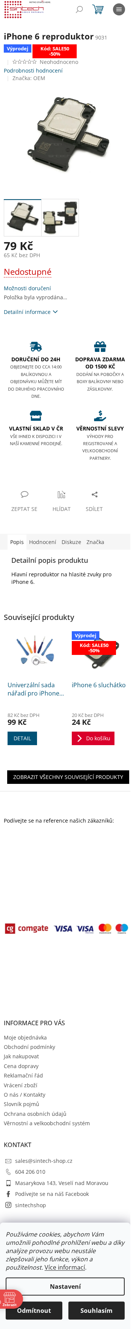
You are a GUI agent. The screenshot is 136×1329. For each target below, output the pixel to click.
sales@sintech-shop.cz (44, 1160)
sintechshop (30, 1205)
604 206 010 (30, 1171)
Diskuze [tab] (71, 542)
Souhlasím (96, 1310)
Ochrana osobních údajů (35, 1113)
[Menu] (119, 9)
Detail (22, 738)
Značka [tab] (95, 542)
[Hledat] (79, 9)
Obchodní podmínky (29, 1046)
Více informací (65, 1267)
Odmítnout (34, 1310)
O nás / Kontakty (24, 1094)
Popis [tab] (17, 542)
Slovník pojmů (21, 1104)
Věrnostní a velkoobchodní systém (47, 1123)
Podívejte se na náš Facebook (52, 1193)
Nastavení (65, 1286)
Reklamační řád (23, 1075)
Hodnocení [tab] (42, 542)
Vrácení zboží (20, 1085)
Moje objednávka (25, 1037)
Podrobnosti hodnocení (33, 70)
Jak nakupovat (21, 1056)
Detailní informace (27, 311)
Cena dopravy (21, 1066)
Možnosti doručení (27, 288)
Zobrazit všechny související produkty (68, 776)
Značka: (28, 78)
